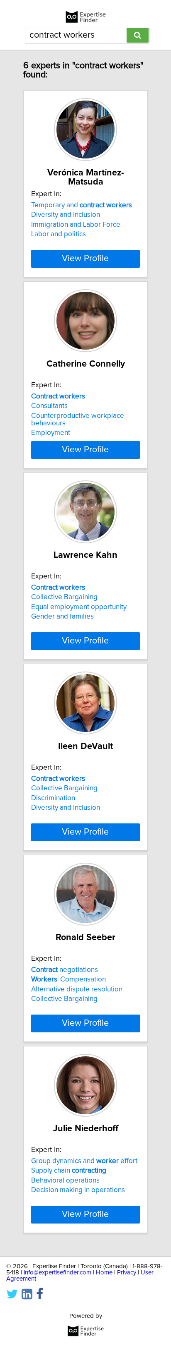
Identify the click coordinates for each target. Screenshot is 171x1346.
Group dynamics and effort (84, 1161)
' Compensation (68, 979)
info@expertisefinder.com (57, 1272)
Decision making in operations (78, 1190)
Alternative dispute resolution (76, 989)
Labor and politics (58, 234)
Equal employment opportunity (79, 607)
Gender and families (62, 616)
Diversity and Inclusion (65, 214)
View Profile (85, 258)
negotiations (64, 970)
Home (104, 1272)
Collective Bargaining (64, 597)
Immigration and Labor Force (75, 224)
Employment (50, 433)
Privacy (126, 1272)
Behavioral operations (65, 1180)
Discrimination (53, 798)
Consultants (49, 406)
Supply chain (68, 1170)
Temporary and (81, 205)
